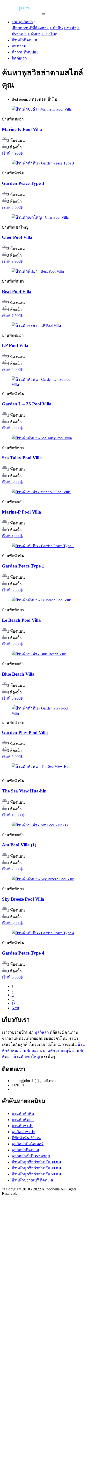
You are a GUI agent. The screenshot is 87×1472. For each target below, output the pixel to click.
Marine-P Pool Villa (21, 512)
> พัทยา (34, 34)
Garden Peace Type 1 (23, 565)
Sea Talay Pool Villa (22, 457)
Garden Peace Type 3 (23, 183)
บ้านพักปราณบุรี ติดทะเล (32, 1180)
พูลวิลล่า (42, 1032)
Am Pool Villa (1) (19, 844)
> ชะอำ (70, 28)
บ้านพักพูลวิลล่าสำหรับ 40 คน (36, 1168)
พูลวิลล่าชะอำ (23, 1132)
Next (15, 1008)
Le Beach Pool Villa (21, 620)
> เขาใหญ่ (49, 34)
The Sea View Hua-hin (24, 790)
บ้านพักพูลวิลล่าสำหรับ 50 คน (36, 1174)
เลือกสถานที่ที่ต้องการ (30, 28)
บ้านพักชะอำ (30, 1050)
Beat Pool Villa (16, 291)
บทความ (19, 46)
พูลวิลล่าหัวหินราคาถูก (31, 1156)
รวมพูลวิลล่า (22, 22)
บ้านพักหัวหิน (23, 1114)
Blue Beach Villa (18, 674)
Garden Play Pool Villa (25, 732)
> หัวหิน (56, 28)
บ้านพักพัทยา (23, 1120)
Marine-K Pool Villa (22, 129)
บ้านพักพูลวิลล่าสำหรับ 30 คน (36, 1162)
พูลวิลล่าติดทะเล (25, 1150)
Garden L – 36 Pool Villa (26, 403)
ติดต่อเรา (19, 58)
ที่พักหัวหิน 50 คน (26, 1138)
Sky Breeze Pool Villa (23, 899)
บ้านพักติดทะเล (24, 40)
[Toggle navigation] (43, 14)
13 (13, 1003)
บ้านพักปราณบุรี (56, 1050)
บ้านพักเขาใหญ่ (27, 1056)
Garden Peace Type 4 (23, 953)
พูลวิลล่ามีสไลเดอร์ (28, 1144)
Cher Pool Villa (17, 237)
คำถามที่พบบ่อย (25, 52)
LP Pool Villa (15, 345)
